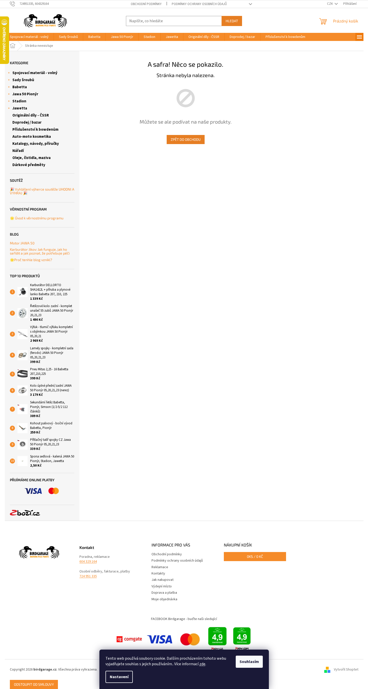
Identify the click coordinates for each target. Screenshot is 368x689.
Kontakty (158, 573)
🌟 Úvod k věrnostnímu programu (36, 218)
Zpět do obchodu (186, 139)
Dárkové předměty (28, 165)
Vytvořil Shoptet (346, 669)
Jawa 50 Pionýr (25, 94)
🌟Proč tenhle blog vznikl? (31, 260)
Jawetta (19, 108)
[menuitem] (29, 37)
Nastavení (119, 677)
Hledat (232, 21)
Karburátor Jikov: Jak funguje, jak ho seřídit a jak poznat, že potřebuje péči (40, 251)
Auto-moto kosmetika (31, 136)
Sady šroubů (23, 80)
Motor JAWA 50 (22, 243)
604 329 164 (88, 561)
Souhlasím (249, 661)
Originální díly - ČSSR (30, 115)
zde (202, 664)
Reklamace (159, 567)
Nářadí (18, 150)
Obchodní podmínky (146, 4)
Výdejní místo (161, 586)
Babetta (19, 87)
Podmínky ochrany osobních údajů (199, 4)
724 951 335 (88, 576)
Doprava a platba (164, 592)
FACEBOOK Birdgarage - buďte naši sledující (184, 619)
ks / (255, 556)
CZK (330, 4)
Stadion (19, 101)
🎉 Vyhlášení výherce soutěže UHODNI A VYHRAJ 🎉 (42, 191)
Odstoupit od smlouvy (34, 684)
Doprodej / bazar (26, 122)
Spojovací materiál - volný (34, 73)
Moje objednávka (164, 599)
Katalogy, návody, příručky (35, 143)
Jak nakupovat (162, 579)
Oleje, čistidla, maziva (31, 157)
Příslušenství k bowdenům (35, 129)
